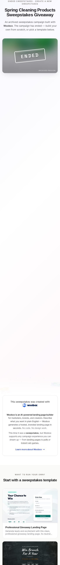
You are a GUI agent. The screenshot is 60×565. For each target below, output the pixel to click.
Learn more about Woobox (28, 449)
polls (46, 439)
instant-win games (29, 443)
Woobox (8, 25)
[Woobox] (30, 405)
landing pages (33, 439)
